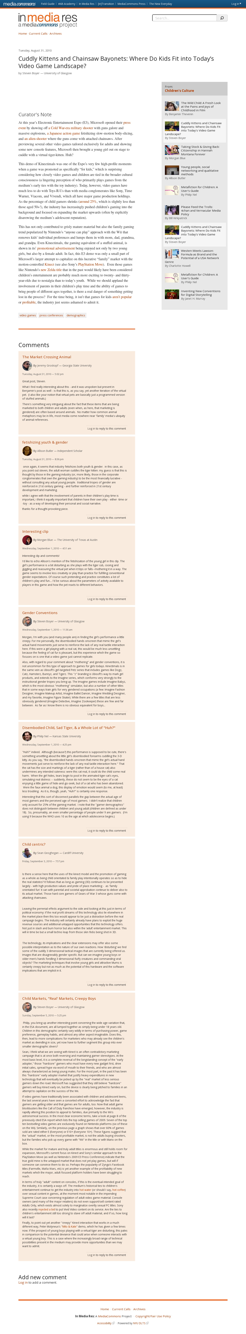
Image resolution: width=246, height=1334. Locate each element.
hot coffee (118, 1190)
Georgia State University (77, 365)
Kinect (49, 264)
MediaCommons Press (131, 4)
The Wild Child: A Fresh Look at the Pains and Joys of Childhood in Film (201, 106)
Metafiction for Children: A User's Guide (199, 189)
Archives (56, 33)
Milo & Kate (69, 1226)
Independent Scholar (69, 451)
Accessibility (104, 1323)
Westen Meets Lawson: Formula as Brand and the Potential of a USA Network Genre (192, 256)
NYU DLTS (139, 1323)
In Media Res (86, 4)
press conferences (51, 315)
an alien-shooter (36, 138)
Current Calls (38, 33)
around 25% (88, 201)
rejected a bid (46, 1209)
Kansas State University (67, 736)
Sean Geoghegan (48, 853)
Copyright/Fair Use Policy (153, 1316)
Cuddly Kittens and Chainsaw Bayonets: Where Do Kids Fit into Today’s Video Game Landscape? (193, 128)
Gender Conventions (39, 612)
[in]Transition (106, 4)
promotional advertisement (56, 248)
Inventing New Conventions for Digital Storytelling (200, 293)
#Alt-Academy (66, 4)
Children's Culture (179, 90)
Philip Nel (42, 736)
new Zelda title (51, 269)
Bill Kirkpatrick (178, 218)
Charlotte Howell (179, 266)
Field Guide (48, 4)
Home (22, 33)
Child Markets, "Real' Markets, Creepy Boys (59, 998)
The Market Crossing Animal (46, 356)
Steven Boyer (31, 73)
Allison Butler (45, 451)
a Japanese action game (63, 133)
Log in (235, 4)
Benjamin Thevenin (181, 114)
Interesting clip (35, 531)
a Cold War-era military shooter (70, 127)
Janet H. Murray (195, 298)
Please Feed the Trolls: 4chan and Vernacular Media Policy (201, 210)
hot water (85, 1190)
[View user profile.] (27, 366)
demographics (76, 315)
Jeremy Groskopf (47, 365)
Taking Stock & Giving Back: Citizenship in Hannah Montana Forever (200, 150)
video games (28, 315)
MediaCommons (109, 1316)
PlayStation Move (90, 264)
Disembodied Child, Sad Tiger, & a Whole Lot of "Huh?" (68, 727)
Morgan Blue (45, 540)
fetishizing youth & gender (45, 442)
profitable (29, 302)
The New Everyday (160, 4)
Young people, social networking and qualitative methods (200, 170)
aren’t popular (122, 296)
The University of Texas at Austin (77, 540)
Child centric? (33, 844)
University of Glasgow (58, 73)
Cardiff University (73, 853)
